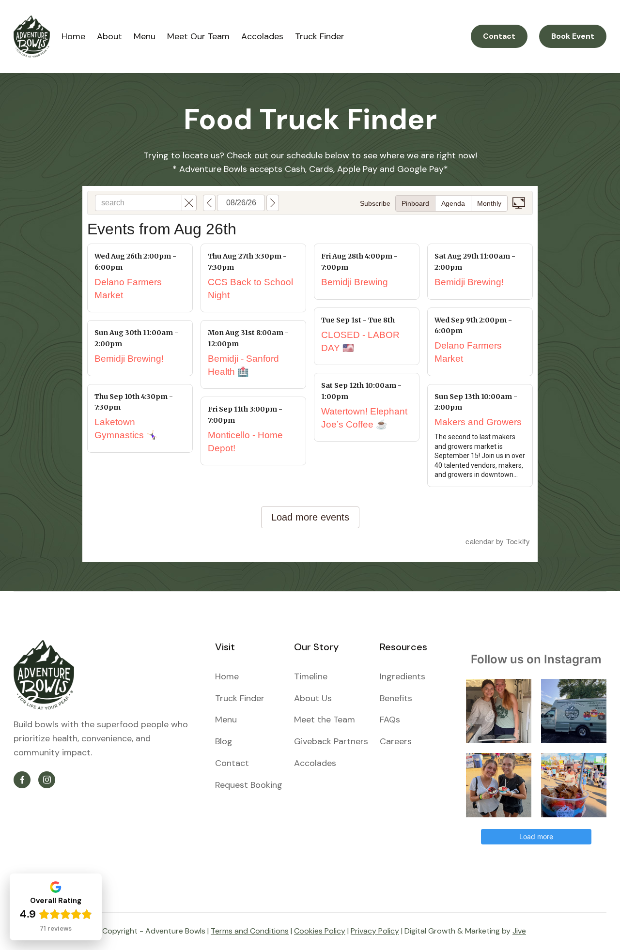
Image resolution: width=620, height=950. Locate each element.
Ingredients (402, 676)
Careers (396, 741)
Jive (519, 931)
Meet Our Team (198, 36)
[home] (32, 36)
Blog (223, 741)
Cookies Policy (319, 931)
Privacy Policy (375, 931)
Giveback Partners (331, 741)
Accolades (262, 36)
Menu (144, 36)
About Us (313, 698)
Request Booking (248, 785)
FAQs (390, 719)
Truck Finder (319, 36)
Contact (499, 36)
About (109, 36)
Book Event (572, 36)
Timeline (310, 676)
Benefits (396, 698)
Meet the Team (324, 719)
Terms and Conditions (250, 931)
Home (73, 36)
